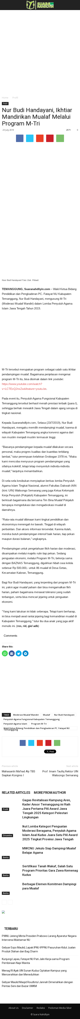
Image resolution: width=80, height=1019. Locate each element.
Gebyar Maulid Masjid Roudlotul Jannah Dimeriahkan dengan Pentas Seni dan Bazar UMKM (37, 984)
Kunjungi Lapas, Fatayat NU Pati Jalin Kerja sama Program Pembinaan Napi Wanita (36, 961)
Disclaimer (27, 1008)
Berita (6, 857)
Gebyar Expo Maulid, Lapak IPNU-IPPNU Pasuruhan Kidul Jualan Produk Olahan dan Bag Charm (39, 949)
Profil (15, 97)
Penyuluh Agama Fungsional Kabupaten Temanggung (32, 719)
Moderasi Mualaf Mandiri (26, 714)
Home (5, 97)
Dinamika (7, 835)
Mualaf (46, 714)
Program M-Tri (39, 723)
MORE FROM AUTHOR (50, 792)
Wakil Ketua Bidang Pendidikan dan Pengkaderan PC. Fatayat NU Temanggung (37, 728)
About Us (13, 1008)
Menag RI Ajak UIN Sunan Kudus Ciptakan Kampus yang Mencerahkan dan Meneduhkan (34, 972)
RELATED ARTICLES (16, 792)
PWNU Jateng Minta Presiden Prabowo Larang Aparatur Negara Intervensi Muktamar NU (39, 937)
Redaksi (41, 1008)
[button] (75, 5)
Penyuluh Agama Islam (15, 723)
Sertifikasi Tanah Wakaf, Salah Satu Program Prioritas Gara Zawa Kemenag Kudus (50, 870)
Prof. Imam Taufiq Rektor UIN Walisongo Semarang (60, 773)
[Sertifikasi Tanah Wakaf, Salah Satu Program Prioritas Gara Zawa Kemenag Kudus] (11, 870)
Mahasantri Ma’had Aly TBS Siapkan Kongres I (18, 773)
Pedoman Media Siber (60, 1008)
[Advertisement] (40, 52)
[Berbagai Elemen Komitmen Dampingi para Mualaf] (11, 888)
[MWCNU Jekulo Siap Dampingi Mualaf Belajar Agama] (11, 852)
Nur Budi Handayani (64, 714)
